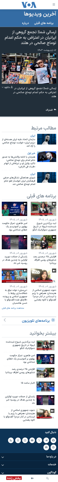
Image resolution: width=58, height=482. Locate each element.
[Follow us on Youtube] (32, 440)
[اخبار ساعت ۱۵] (45, 386)
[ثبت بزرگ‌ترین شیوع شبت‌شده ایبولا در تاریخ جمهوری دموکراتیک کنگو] (43, 209)
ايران (32, 136)
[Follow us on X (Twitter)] (39, 440)
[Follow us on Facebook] (53, 440)
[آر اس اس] (11, 440)
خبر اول (31, 153)
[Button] (51, 111)
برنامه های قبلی (44, 23)
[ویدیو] (32, 478)
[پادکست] (53, 447)
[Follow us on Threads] (18, 440)
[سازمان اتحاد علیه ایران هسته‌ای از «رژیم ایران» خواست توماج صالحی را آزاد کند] (46, 139)
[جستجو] (47, 478)
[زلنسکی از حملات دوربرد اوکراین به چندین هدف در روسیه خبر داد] (14, 242)
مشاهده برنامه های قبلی (13, 308)
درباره (25, 23)
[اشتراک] (46, 447)
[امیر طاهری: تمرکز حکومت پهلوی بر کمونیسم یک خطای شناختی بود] (14, 209)
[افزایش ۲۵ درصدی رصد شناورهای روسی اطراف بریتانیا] (43, 242)
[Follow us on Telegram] (46, 440)
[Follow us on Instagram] (25, 440)
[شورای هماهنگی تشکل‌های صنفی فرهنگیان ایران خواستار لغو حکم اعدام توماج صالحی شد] (46, 177)
